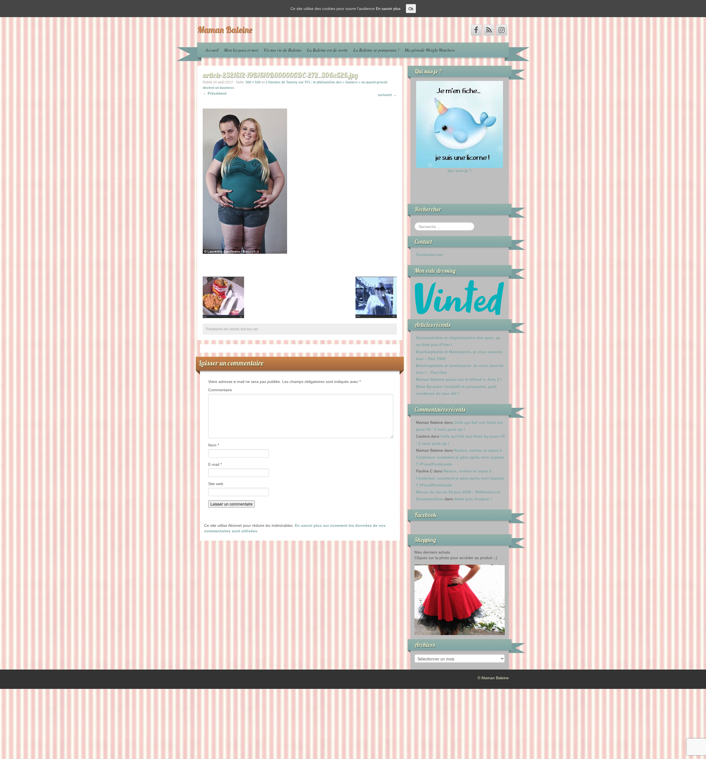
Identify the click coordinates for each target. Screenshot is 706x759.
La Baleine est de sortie (327, 50)
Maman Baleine (224, 29)
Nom (213, 445)
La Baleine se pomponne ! (376, 50)
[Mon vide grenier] (459, 297)
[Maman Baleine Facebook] (476, 30)
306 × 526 (253, 82)
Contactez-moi (429, 254)
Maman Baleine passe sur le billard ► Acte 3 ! (459, 379)
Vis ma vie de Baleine (282, 50)
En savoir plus (388, 8)
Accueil (211, 50)
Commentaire (220, 390)
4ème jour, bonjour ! (473, 499)
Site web (215, 484)
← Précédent (215, 93)
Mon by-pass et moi (241, 50)
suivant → (387, 94)
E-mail (215, 464)
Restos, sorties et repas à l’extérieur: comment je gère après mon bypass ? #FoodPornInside (460, 457)
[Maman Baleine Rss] (488, 30)
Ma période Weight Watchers (430, 50)
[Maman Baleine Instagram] (501, 30)
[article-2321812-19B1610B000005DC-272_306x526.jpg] (245, 181)
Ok (410, 8)
